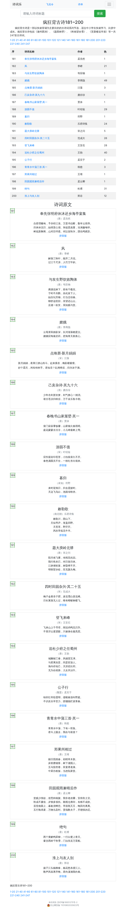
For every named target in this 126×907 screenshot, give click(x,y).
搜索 (100, 13)
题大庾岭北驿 (32, 130)
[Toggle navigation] (109, 4)
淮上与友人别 (32, 195)
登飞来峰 (29, 145)
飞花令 (49, 4)
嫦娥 (27, 80)
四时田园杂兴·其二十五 (37, 138)
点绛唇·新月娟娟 (33, 87)
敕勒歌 (28, 123)
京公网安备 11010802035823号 (64, 905)
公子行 (28, 159)
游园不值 (29, 109)
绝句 (27, 188)
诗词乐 (17, 4)
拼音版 (63, 235)
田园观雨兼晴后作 (34, 181)
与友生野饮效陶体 (34, 73)
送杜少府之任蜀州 (34, 152)
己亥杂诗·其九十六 (35, 94)
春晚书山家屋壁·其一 (36, 102)
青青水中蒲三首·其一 (36, 166)
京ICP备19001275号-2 (67, 902)
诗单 (80, 4)
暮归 (27, 116)
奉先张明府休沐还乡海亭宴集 (41, 58)
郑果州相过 (31, 174)
